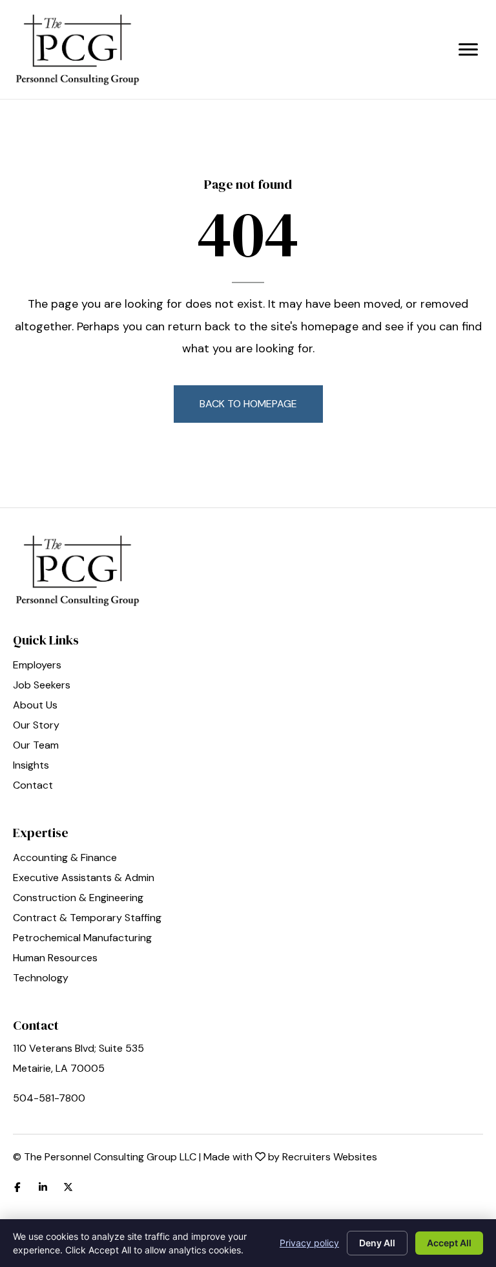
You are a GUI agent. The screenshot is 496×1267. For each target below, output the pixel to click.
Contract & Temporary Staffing (87, 918)
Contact (33, 786)
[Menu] (468, 50)
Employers (37, 666)
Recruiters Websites (329, 1157)
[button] (248, 404)
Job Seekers (41, 686)
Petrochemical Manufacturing (82, 938)
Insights (31, 766)
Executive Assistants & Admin (83, 878)
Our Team (36, 746)
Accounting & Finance (65, 858)
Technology (40, 979)
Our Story (36, 726)
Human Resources (55, 958)
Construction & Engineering (78, 898)
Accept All (449, 1242)
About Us (35, 706)
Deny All (377, 1242)
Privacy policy (309, 1242)
